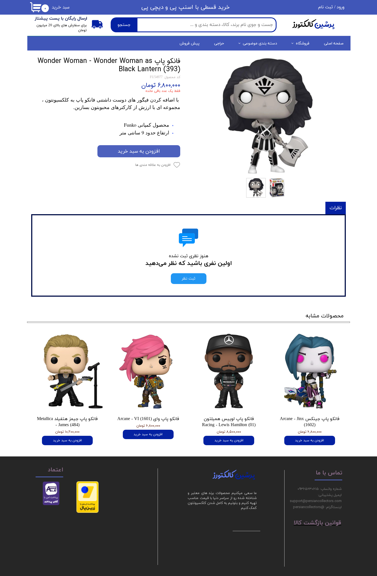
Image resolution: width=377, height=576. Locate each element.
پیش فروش (190, 43)
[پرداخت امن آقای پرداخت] (52, 504)
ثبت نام (325, 7)
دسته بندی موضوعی (260, 43)
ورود (340, 7)
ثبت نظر (188, 278)
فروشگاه (302, 43)
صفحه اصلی (334, 43)
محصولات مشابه (325, 316)
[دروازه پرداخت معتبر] (87, 511)
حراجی (219, 43)
